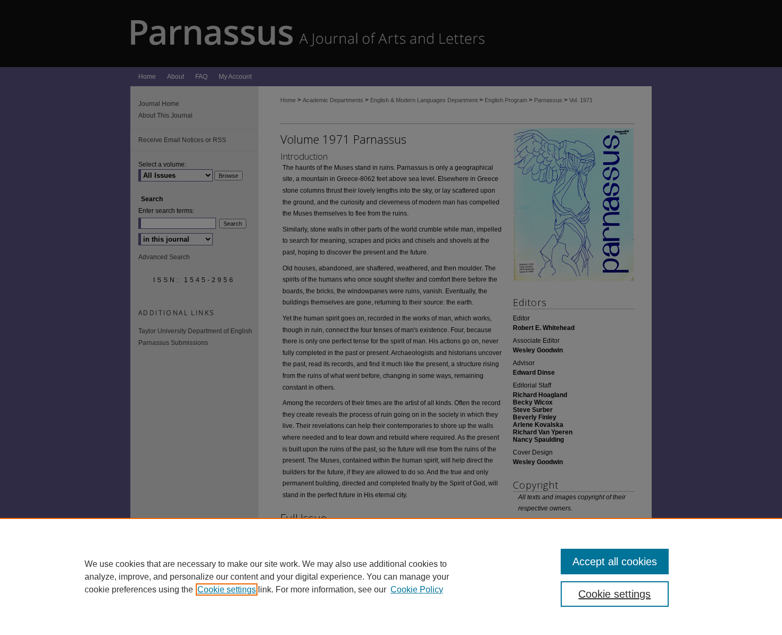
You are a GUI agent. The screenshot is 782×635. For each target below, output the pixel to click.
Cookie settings (226, 589)
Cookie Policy (416, 589)
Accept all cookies (614, 561)
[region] (391, 576)
